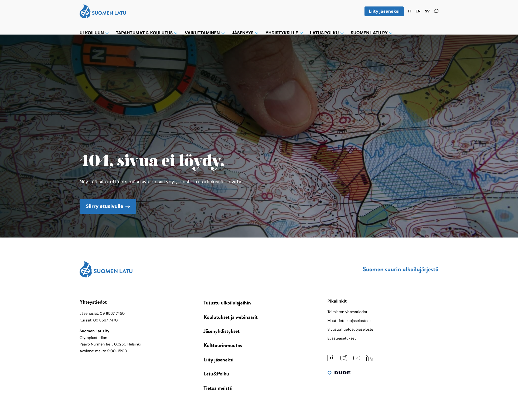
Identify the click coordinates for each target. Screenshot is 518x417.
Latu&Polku (216, 374)
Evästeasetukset (342, 338)
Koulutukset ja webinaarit (230, 317)
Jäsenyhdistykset (221, 331)
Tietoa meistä (217, 388)
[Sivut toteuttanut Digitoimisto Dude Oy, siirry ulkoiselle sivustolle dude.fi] (339, 374)
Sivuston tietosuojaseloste (350, 329)
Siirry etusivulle (104, 206)
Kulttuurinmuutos (222, 345)
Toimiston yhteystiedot (347, 312)
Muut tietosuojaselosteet (349, 320)
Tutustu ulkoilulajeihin (227, 303)
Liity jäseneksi (384, 11)
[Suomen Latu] (103, 16)
